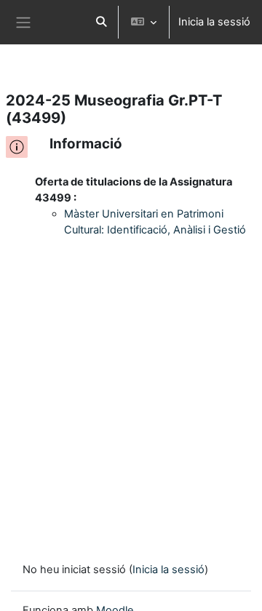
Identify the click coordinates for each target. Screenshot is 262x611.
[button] (101, 22)
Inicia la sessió (214, 21)
